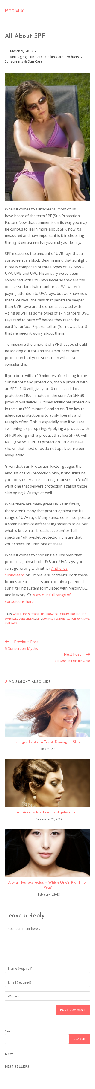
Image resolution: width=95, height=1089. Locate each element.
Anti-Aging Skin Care (26, 57)
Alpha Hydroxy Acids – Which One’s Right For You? (47, 885)
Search (10, 1031)
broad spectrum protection (66, 614)
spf (38, 618)
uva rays (83, 618)
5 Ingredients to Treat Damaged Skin (47, 742)
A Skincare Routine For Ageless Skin (47, 812)
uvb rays (11, 623)
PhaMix (14, 10)
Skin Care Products (63, 57)
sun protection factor (59, 618)
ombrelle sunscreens (20, 618)
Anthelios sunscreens (29, 614)
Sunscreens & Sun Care (24, 61)
